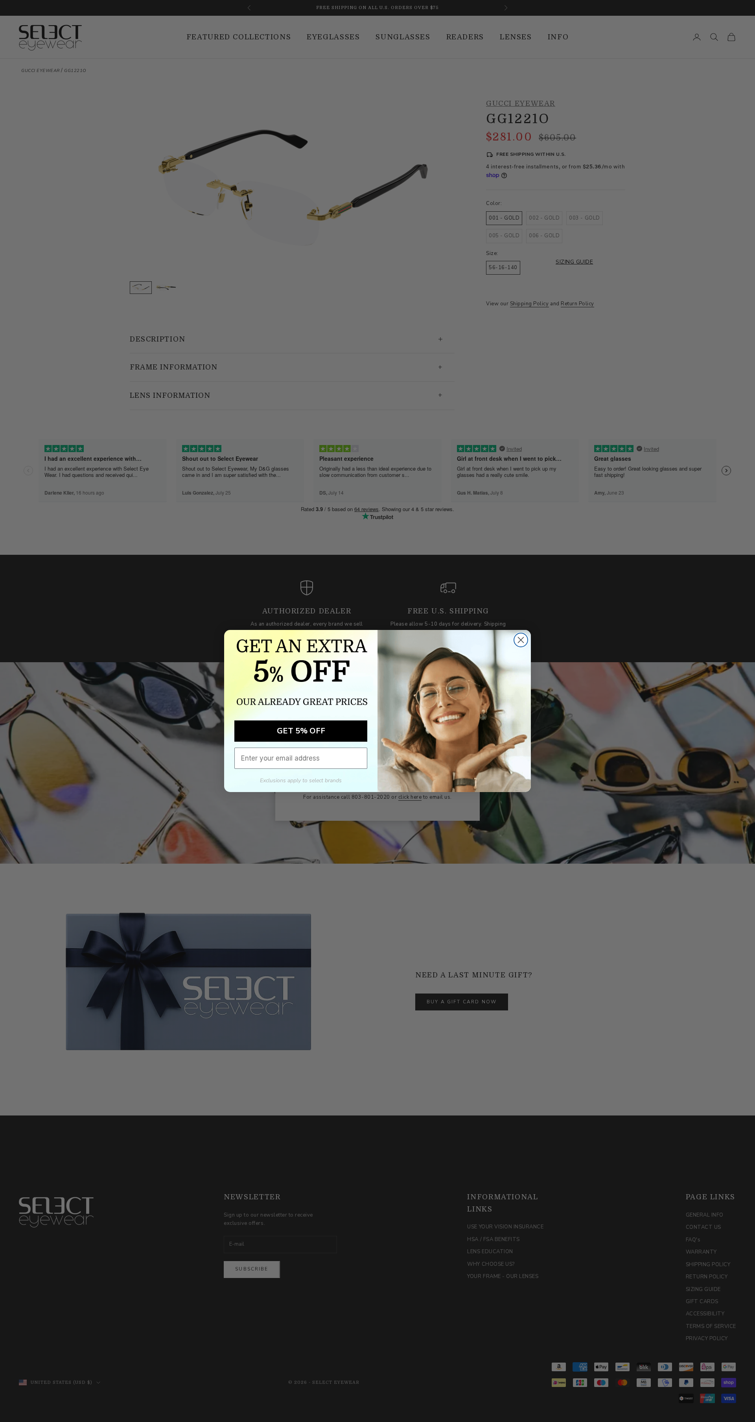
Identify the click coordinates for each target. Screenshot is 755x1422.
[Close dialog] (521, 640)
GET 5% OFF (301, 731)
